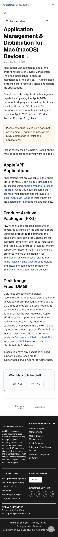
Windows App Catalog (13, 482)
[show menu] (53, 4)
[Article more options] (52, 21)
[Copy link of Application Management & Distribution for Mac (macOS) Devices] (28, 56)
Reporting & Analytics (12, 494)
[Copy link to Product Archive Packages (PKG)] (40, 218)
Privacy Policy (39, 522)
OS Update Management (14, 478)
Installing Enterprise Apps (25, 261)
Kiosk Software (36, 443)
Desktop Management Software (39, 456)
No (38, 383)
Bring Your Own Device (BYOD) (40, 449)
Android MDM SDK (11, 498)
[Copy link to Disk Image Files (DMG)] (31, 286)
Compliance (23, 526)
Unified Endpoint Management (37, 430)
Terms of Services (19, 522)
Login (35, 479)
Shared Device (9, 486)
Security (36, 526)
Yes (20, 383)
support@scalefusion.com (18, 513)
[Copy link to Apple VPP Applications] (34, 171)
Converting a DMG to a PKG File (33, 337)
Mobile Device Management (36, 437)
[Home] (16, 4)
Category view (17, 21)
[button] (16, 407)
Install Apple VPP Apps (17, 197)
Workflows (7, 490)
